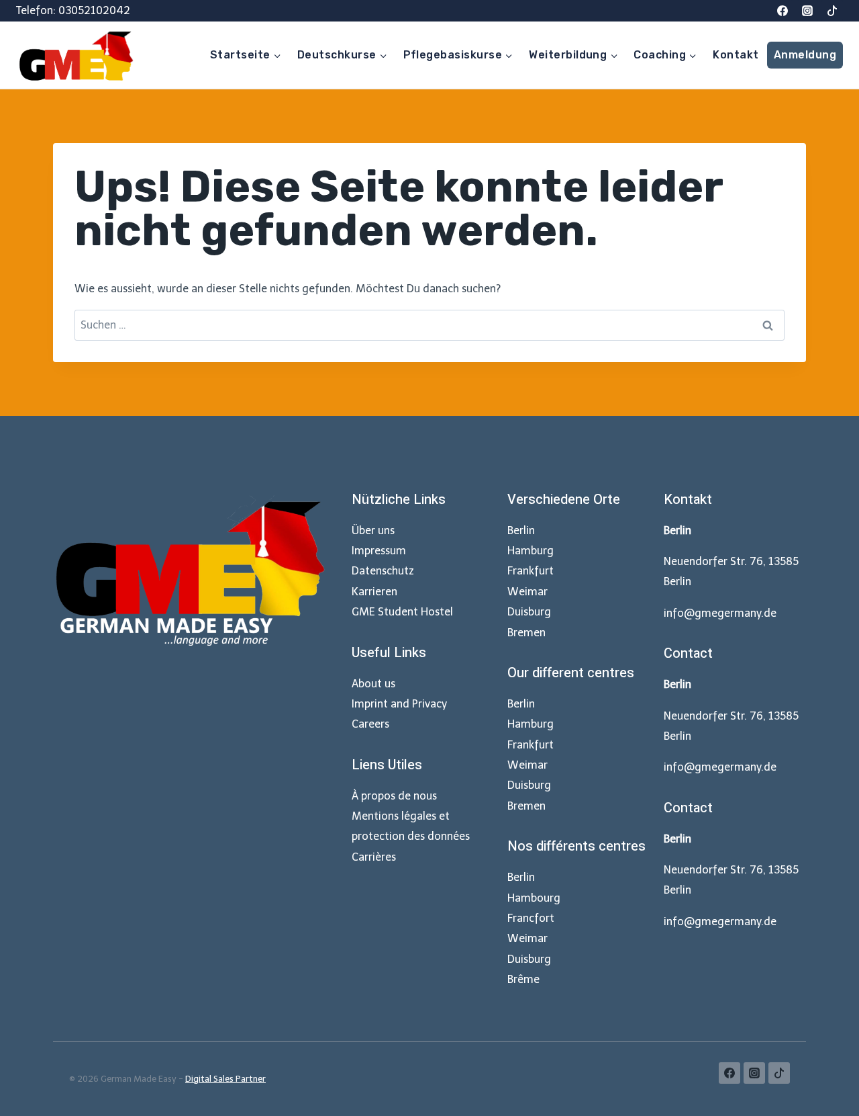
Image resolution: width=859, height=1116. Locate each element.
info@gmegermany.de (720, 613)
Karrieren (374, 591)
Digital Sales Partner (225, 1079)
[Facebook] (782, 11)
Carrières (374, 857)
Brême (523, 979)
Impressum (379, 550)
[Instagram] (807, 11)
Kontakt (735, 54)
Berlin (521, 530)
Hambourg (533, 898)
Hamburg (530, 550)
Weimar (527, 591)
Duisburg (529, 611)
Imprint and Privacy (399, 703)
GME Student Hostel (402, 611)
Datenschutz (383, 570)
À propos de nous (394, 795)
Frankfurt (530, 570)
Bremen (526, 632)
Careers (370, 724)
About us (373, 683)
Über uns (373, 530)
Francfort (530, 918)
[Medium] (832, 11)
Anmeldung (805, 54)
